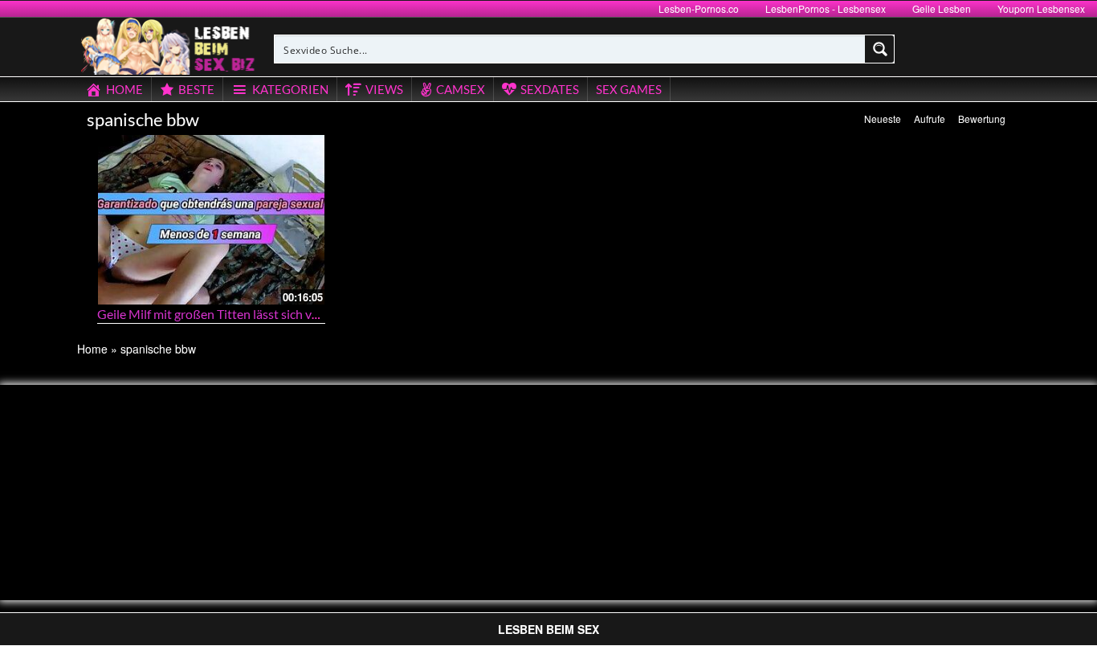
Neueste (882, 118)
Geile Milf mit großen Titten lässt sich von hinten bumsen (254, 313)
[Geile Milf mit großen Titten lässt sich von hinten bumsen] (211, 219)
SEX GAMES (629, 89)
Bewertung (981, 118)
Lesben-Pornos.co (699, 8)
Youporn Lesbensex (1041, 8)
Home (92, 349)
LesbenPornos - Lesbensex (825, 8)
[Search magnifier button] (880, 49)
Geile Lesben (941, 8)
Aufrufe (929, 118)
